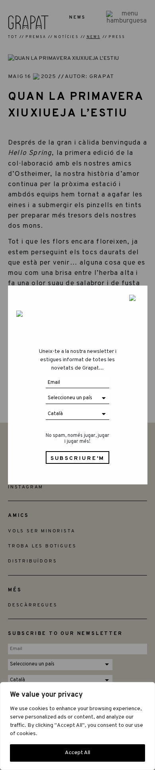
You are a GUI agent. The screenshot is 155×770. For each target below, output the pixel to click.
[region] (77, 726)
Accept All (77, 752)
